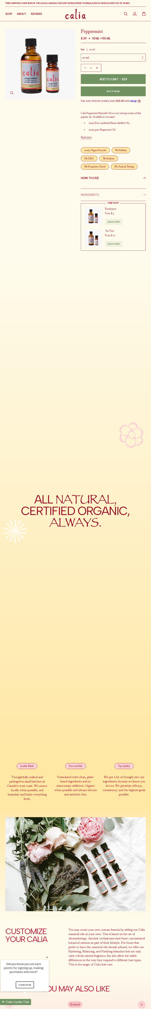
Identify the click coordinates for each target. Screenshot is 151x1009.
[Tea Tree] (93, 238)
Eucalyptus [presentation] (110, 208)
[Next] (142, 1005)
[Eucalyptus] (93, 216)
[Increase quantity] (97, 68)
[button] (125, 14)
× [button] (47, 957)
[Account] (134, 14)
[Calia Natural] (75, 14)
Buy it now (113, 91)
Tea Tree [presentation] (109, 230)
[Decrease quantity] (85, 68)
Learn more (24, 984)
